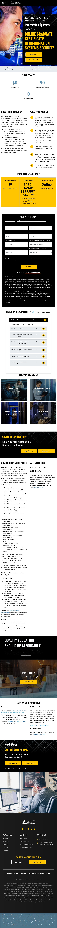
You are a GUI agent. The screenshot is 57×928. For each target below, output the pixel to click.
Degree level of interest (10, 240)
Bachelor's (6, 841)
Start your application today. (33, 272)
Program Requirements (9, 69)
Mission (48, 873)
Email (6, 232)
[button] (55, 3)
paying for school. (25, 655)
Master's (5, 844)
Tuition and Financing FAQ (27, 844)
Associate (5, 838)
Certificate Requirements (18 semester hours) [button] (24, 320)
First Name (7, 224)
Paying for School (49, 69)
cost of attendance (39, 734)
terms (40, 300)
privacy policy (36, 300)
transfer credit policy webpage (17, 721)
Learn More (27, 681)
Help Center (23, 838)
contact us (46, 300)
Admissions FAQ (24, 841)
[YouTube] (34, 829)
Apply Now (32, 54)
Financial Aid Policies (26, 847)
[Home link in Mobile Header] (10, 2)
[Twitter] (25, 829)
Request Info (32, 60)
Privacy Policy (10, 873)
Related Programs (22, 69)
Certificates (6, 850)
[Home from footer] (28, 823)
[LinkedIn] (31, 829)
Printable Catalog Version (42, 312)
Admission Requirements (36, 69)
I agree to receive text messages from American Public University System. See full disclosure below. (28, 258)
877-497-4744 (12, 769)
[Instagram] (28, 829)
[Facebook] (22, 829)
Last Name (31, 224)
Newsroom (42, 873)
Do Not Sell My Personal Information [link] (28, 879)
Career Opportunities (33, 873)
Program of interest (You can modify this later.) (39, 240)
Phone (30, 232)
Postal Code (7, 248)
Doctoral (5, 847)
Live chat (23, 769)
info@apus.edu (38, 487)
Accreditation (23, 873)
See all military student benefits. (39, 725)
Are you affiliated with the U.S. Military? (37, 248)
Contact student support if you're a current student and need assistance (25, 221)
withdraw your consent (14, 300)
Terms (17, 873)
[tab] (28, 320)
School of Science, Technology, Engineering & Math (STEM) (36, 19)
